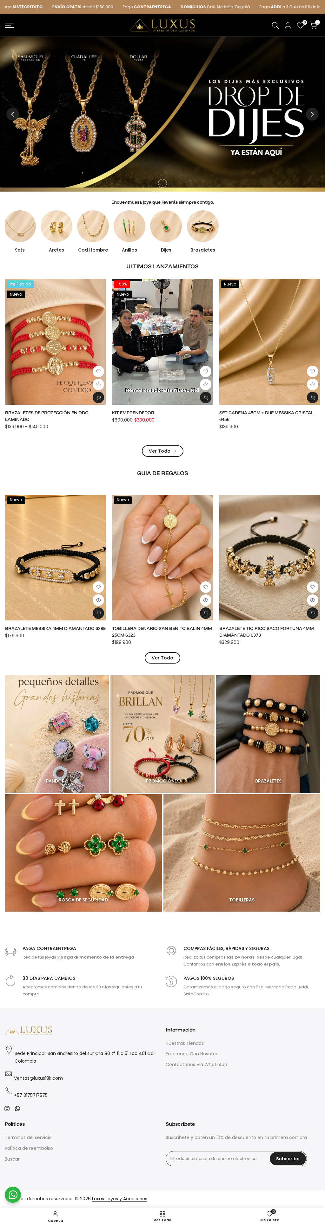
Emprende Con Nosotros (193, 1054)
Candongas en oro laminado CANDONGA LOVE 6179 (162, 416)
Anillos (129, 250)
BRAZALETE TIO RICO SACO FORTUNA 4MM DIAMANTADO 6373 (52, 632)
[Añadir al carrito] (98, 397)
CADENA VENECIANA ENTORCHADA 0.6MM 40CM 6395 (265, 416)
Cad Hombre (93, 250)
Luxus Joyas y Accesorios (119, 1199)
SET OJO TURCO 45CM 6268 (248, 628)
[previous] (12, 114)
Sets (20, 250)
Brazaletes (202, 250)
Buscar (12, 1159)
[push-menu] (9, 25)
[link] (162, 114)
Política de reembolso (29, 1148)
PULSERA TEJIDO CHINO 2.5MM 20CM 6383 (158, 628)
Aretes (56, 250)
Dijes (166, 250)
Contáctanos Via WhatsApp (196, 1064)
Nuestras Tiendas (185, 1043)
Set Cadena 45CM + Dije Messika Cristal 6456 (52, 416)
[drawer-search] (275, 25)
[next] (312, 114)
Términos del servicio (28, 1137)
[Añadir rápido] (205, 397)
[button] (98, 371)
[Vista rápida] (98, 384)
